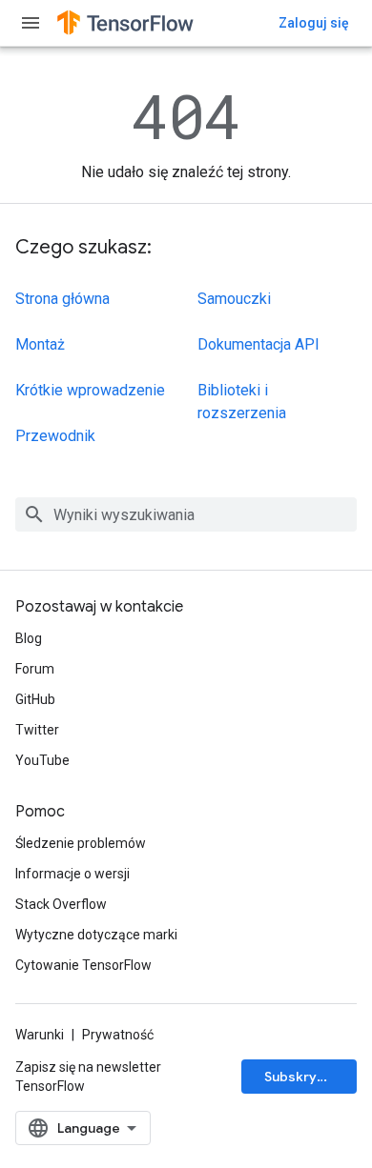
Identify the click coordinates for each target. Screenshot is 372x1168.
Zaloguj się (314, 22)
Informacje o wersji (72, 873)
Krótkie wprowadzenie (90, 390)
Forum (34, 668)
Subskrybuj (300, 1076)
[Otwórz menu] (30, 23)
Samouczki (234, 299)
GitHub (35, 699)
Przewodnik (55, 436)
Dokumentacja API (258, 344)
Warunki (39, 1034)
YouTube (42, 760)
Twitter (37, 729)
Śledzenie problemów (80, 843)
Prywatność (118, 1034)
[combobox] (186, 514)
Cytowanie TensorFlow (83, 965)
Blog (28, 638)
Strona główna (62, 299)
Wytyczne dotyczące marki (96, 934)
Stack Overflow (61, 904)
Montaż (40, 344)
